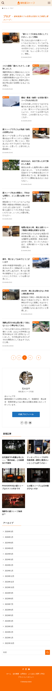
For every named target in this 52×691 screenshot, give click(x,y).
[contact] (30, 422)
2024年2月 (9, 565)
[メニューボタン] (49, 3)
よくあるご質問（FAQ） (37, 674)
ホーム (8, 674)
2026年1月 (9, 537)
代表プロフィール (26, 414)
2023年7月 (9, 604)
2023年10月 (9, 587)
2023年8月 (9, 599)
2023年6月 (9, 610)
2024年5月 (9, 554)
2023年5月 (9, 615)
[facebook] (21, 422)
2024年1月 (9, 571)
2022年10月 (9, 643)
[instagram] (26, 422)
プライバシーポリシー (26, 677)
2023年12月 (9, 576)
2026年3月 (9, 531)
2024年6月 (9, 548)
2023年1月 (9, 638)
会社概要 (16, 674)
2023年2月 (9, 632)
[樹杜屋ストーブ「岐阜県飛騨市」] (26, 3)
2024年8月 (9, 543)
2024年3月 (9, 559)
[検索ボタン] (3, 3)
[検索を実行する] (47, 652)
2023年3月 (9, 626)
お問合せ (23, 674)
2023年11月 (9, 582)
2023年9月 (9, 593)
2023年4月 (9, 621)
